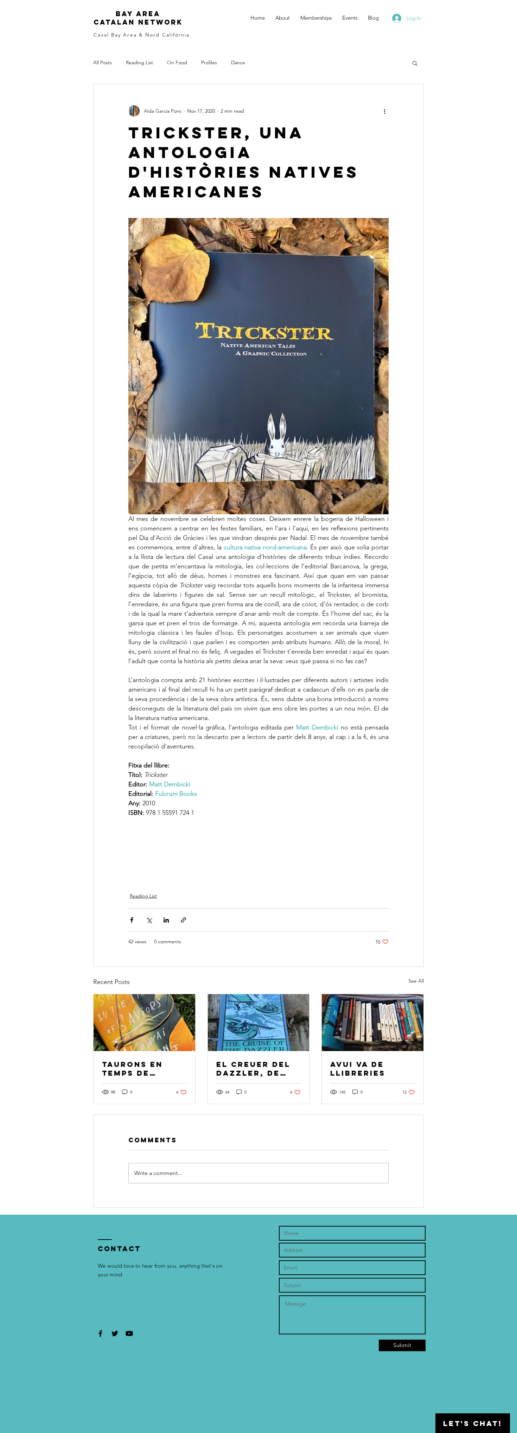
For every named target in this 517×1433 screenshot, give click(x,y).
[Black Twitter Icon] (114, 1333)
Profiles (209, 62)
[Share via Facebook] (131, 920)
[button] (414, 63)
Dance (238, 62)
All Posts (102, 62)
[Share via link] (183, 920)
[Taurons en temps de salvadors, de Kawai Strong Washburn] (144, 1022)
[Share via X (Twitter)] (149, 920)
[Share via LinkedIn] (166, 920)
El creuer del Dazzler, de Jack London (253, 1068)
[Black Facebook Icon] (100, 1333)
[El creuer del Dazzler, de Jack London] (258, 1022)
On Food (177, 62)
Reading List (139, 62)
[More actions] (384, 111)
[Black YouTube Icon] (129, 1333)
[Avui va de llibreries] (372, 1022)
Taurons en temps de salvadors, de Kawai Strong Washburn (140, 1068)
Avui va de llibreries (357, 1068)
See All (416, 981)
